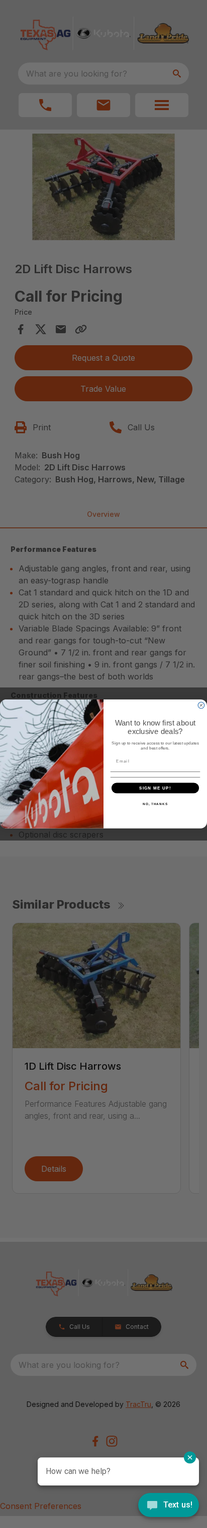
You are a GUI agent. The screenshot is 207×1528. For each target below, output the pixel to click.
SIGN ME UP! (155, 788)
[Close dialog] (201, 705)
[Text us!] (168, 1506)
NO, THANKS (155, 804)
